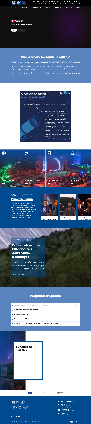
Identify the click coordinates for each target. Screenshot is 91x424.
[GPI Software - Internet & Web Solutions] (78, 421)
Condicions (26, 421)
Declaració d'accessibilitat (35, 421)
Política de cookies (15, 421)
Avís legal (21, 421)
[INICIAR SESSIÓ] (76, 3)
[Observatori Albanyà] (19, 3)
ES (74, 1)
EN (77, 1)
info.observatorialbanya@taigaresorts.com (50, 1)
